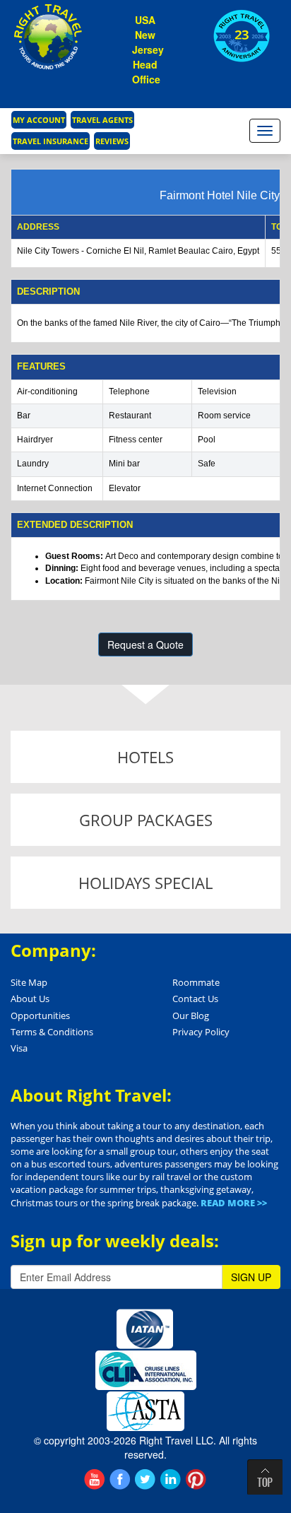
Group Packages (146, 819)
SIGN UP (251, 1277)
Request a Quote (145, 644)
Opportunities (40, 1015)
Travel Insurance (50, 141)
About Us (30, 998)
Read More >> (234, 1202)
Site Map (29, 982)
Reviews (112, 141)
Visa (19, 1048)
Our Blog (190, 1015)
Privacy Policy (201, 1031)
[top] (265, 1477)
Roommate (196, 982)
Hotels (145, 756)
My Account (39, 119)
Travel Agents (102, 119)
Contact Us (195, 998)
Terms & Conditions (52, 1031)
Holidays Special (145, 882)
